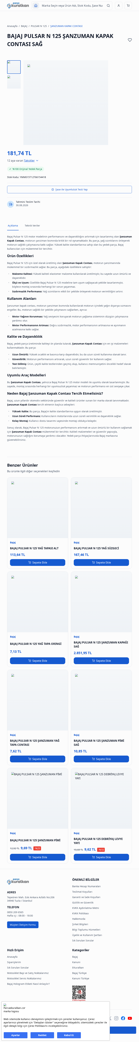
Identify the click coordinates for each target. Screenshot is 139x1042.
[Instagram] (116, 1018)
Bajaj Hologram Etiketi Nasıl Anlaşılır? (28, 983)
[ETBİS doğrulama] (102, 993)
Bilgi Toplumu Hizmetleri (86, 929)
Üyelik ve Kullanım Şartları (87, 935)
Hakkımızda (78, 918)
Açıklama (13, 225)
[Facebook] (123, 1018)
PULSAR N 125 (39, 26)
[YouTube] (130, 1018)
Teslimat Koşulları (82, 891)
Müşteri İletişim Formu (23, 924)
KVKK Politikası (80, 913)
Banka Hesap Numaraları (86, 886)
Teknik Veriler (32, 225)
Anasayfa (12, 26)
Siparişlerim (14, 962)
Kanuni (76, 962)
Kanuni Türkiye (80, 978)
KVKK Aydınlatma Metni (85, 908)
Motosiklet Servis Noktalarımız (24, 978)
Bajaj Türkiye (79, 973)
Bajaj (75, 956)
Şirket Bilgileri (80, 924)
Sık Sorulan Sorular (83, 940)
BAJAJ (24, 26)
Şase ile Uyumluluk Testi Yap (71, 189)
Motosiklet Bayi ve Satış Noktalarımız (28, 973)
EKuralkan (78, 967)
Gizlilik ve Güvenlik (82, 902)
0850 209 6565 (15, 912)
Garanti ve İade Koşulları (86, 897)
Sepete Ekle (39, 562)
